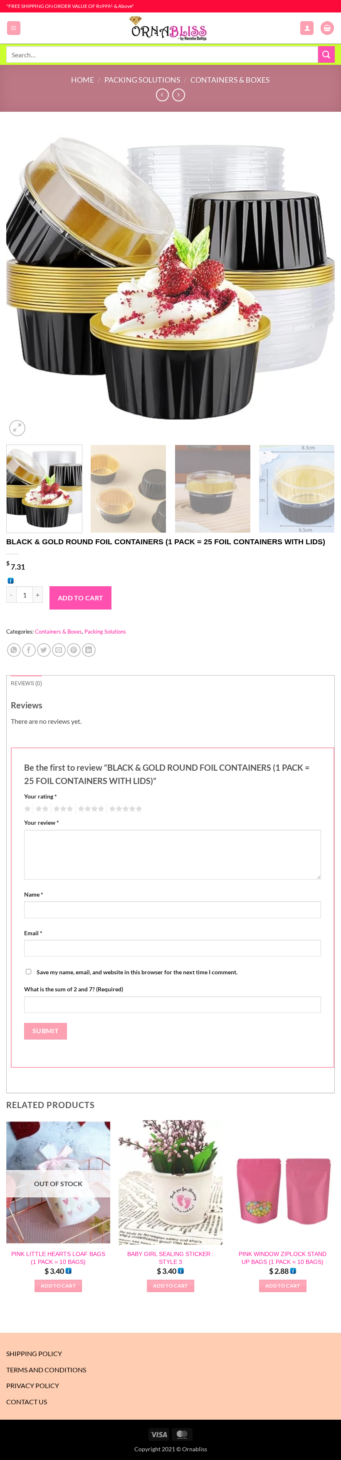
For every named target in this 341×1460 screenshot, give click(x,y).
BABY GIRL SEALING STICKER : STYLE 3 (170, 1258)
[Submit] (326, 54)
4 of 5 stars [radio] (89, 809)
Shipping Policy (34, 1353)
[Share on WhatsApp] (14, 650)
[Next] (317, 277)
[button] (13, 28)
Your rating (40, 796)
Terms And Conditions (46, 1370)
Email (33, 932)
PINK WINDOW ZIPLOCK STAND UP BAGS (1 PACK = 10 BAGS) (282, 1258)
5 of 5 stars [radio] (124, 809)
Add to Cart (81, 598)
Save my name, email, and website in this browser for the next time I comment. (137, 972)
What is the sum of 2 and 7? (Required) (73, 989)
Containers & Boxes (230, 79)
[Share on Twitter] (44, 650)
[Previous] (23, 277)
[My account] (307, 28)
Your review (41, 822)
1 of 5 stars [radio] (26, 809)
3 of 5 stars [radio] (62, 809)
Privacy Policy (32, 1385)
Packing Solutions (142, 79)
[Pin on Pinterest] (74, 650)
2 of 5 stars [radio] (41, 809)
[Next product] (162, 94)
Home (82, 79)
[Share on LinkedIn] (89, 650)
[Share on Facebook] (29, 650)
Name (33, 894)
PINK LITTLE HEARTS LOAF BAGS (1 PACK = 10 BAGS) (58, 1258)
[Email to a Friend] (59, 650)
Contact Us (26, 1402)
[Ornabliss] (170, 28)
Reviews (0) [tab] (26, 683)
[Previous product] (178, 94)
